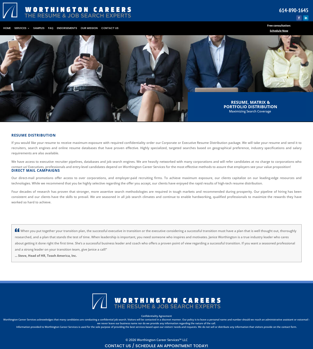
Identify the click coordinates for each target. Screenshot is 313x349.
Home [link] (7, 28)
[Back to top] (309, 325)
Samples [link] (39, 28)
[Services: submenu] (29, 28)
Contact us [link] (110, 28)
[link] (299, 18)
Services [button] (20, 28)
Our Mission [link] (89, 28)
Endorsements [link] (67, 28)
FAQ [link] (50, 28)
